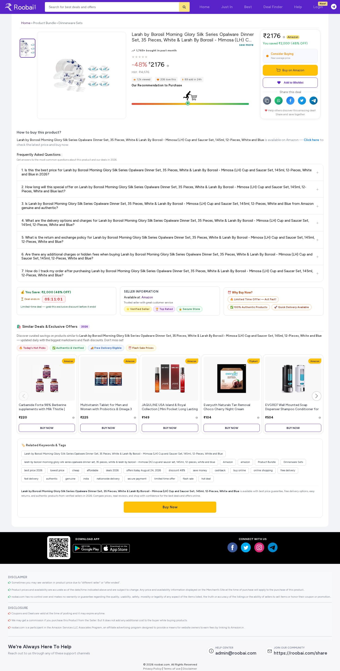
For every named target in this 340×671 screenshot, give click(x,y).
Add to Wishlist (293, 82)
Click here (311, 140)
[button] (316, 396)
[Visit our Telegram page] (272, 547)
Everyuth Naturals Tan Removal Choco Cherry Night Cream (227, 407)
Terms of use (172, 668)
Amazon (292, 37)
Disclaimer (190, 668)
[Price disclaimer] (168, 66)
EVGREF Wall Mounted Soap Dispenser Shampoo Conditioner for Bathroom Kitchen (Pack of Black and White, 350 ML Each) (293, 411)
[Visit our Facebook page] (232, 547)
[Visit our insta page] (259, 547)
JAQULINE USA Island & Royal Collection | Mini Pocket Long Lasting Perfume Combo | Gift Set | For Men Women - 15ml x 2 (170, 411)
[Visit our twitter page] (246, 547)
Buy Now (46, 428)
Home (25, 23)
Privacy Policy (152, 668)
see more (246, 45)
